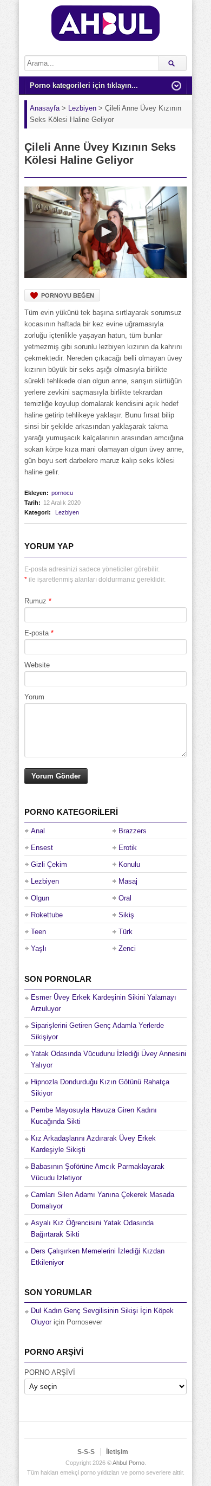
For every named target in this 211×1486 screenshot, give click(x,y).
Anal (38, 831)
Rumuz (35, 601)
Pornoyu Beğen (67, 295)
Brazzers (132, 831)
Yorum (34, 697)
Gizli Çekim (49, 864)
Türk (125, 932)
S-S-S (86, 1452)
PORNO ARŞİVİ (49, 1372)
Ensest (42, 848)
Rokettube (47, 915)
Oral (124, 898)
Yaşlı (39, 948)
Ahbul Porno (128, 1462)
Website (37, 665)
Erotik (127, 848)
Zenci (127, 948)
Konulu (129, 864)
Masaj (127, 881)
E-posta (36, 633)
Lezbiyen (67, 512)
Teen (38, 932)
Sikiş (126, 915)
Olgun (40, 898)
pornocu (62, 493)
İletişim (117, 1452)
